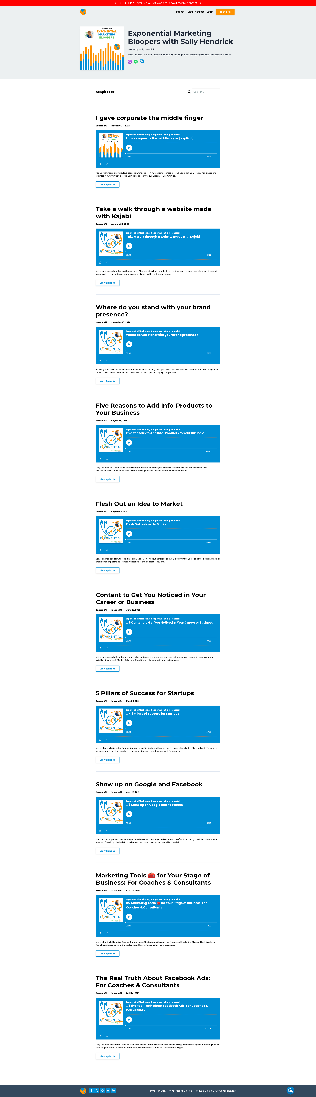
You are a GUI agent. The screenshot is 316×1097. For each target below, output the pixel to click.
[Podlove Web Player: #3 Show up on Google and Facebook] (158, 815)
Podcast (180, 11)
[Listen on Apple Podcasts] (130, 62)
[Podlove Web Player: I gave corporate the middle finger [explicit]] (158, 149)
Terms (151, 1090)
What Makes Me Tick (180, 1090)
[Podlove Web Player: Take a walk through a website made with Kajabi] (158, 247)
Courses (199, 11)
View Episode (108, 184)
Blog (190, 11)
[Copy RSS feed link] (142, 61)
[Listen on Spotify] (136, 62)
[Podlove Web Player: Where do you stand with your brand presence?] (158, 345)
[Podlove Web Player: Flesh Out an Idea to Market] (158, 535)
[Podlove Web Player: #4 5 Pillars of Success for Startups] (158, 724)
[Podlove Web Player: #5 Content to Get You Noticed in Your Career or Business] (158, 633)
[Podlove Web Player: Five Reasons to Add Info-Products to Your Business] (158, 443)
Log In (210, 11)
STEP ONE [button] (225, 11)
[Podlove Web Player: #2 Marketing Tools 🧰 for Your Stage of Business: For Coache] (158, 916)
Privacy (162, 1090)
